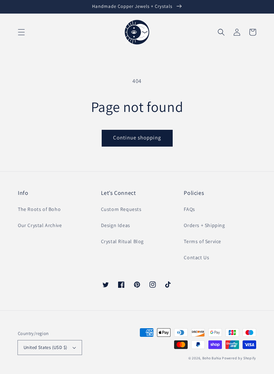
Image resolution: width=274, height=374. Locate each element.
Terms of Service (202, 241)
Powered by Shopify (239, 358)
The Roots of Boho (39, 209)
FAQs (189, 209)
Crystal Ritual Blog (122, 241)
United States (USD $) (45, 347)
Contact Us (196, 257)
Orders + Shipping (204, 225)
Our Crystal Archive (40, 225)
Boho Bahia (211, 358)
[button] (21, 32)
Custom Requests (121, 209)
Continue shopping (137, 137)
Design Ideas (115, 225)
